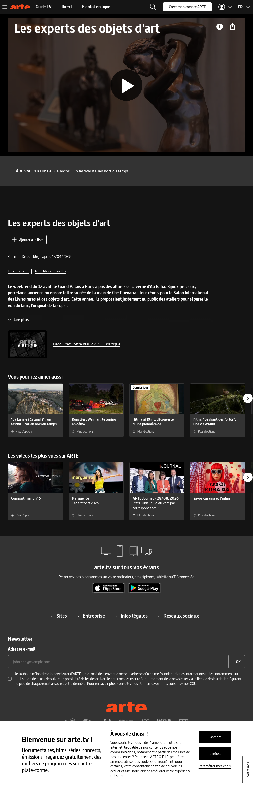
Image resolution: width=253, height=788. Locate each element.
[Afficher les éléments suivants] (248, 398)
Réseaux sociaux (181, 616)
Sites (61, 616)
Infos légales (134, 616)
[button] (153, 7)
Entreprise (94, 616)
